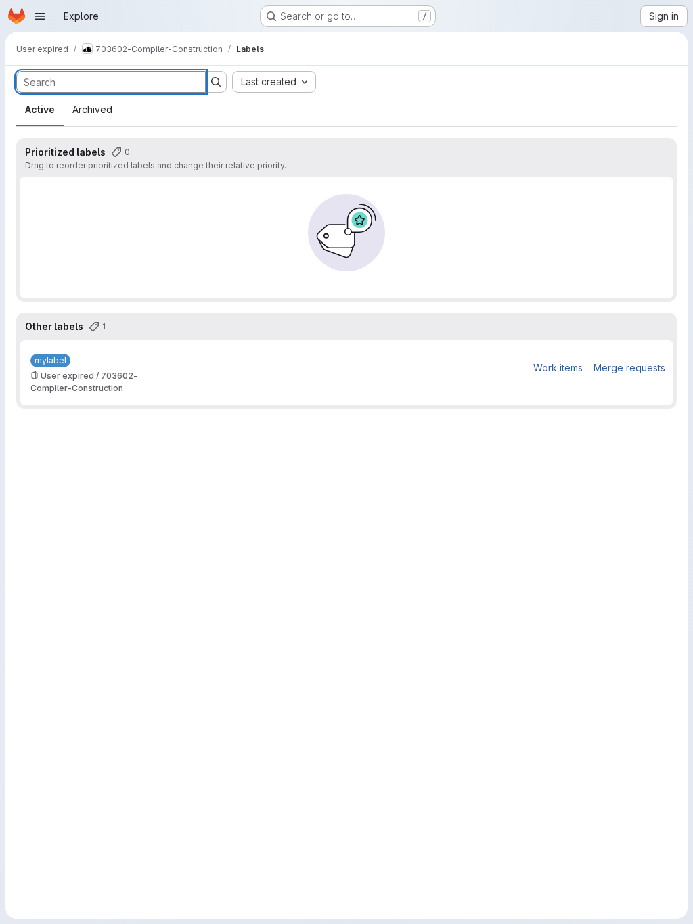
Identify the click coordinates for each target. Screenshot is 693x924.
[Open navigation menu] (40, 16)
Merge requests (629, 367)
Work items (558, 367)
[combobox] (274, 82)
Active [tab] (40, 109)
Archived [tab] (92, 109)
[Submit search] (216, 82)
